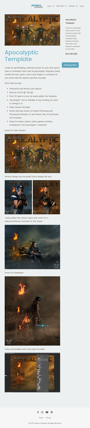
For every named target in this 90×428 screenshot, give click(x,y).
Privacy (48, 418)
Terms (41, 418)
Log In (82, 6)
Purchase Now (70, 65)
